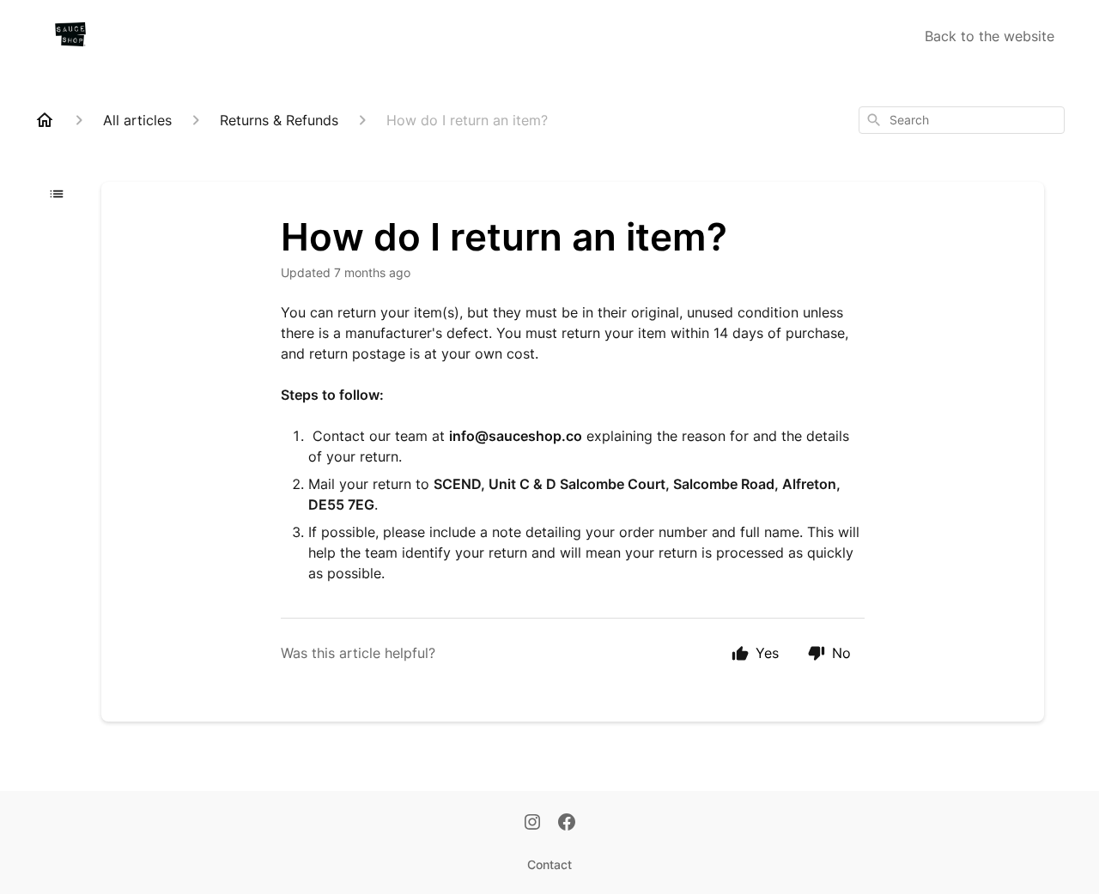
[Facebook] (566, 824)
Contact (549, 864)
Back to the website (989, 36)
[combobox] (962, 120)
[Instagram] (532, 824)
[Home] (44, 120)
